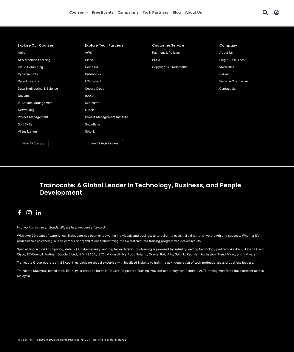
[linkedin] (38, 212)
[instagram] (29, 212)
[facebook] (19, 212)
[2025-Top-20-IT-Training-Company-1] (28, 287)
